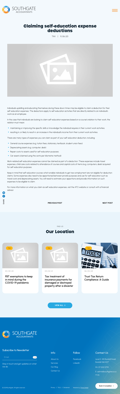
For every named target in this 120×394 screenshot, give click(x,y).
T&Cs (59, 387)
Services (54, 363)
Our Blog (54, 367)
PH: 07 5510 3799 (102, 367)
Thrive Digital (84, 387)
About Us (54, 359)
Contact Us (55, 371)
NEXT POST (108, 203)
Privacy (53, 387)
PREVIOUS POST (55, 203)
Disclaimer (66, 387)
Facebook (77, 359)
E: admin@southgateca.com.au (105, 373)
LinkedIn (76, 363)
